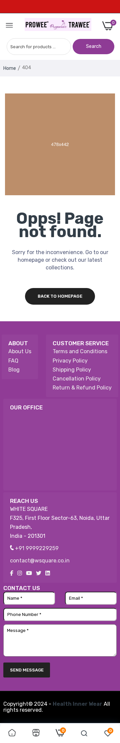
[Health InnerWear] (58, 26)
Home (9, 68)
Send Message (27, 670)
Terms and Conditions (80, 351)
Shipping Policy (72, 370)
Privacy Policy (70, 361)
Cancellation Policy (77, 378)
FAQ (13, 361)
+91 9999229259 (36, 548)
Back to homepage (60, 296)
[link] (12, 733)
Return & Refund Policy (82, 387)
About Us (19, 351)
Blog (14, 370)
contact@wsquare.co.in (40, 560)
